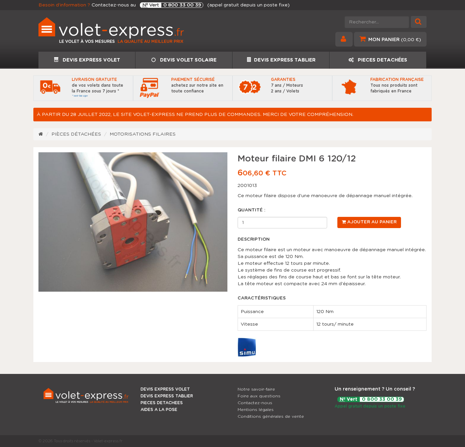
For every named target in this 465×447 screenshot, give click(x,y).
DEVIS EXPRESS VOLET (90, 60)
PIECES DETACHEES (162, 403)
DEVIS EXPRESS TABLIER (285, 60)
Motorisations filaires (143, 134)
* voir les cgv (79, 95)
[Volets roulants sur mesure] (132, 33)
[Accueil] (40, 134)
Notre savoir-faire (256, 389)
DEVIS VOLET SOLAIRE (188, 60)
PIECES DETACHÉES (381, 60)
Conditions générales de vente (271, 416)
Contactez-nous (255, 403)
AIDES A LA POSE (159, 410)
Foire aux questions (259, 396)
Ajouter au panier (371, 222)
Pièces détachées (76, 134)
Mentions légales (256, 410)
